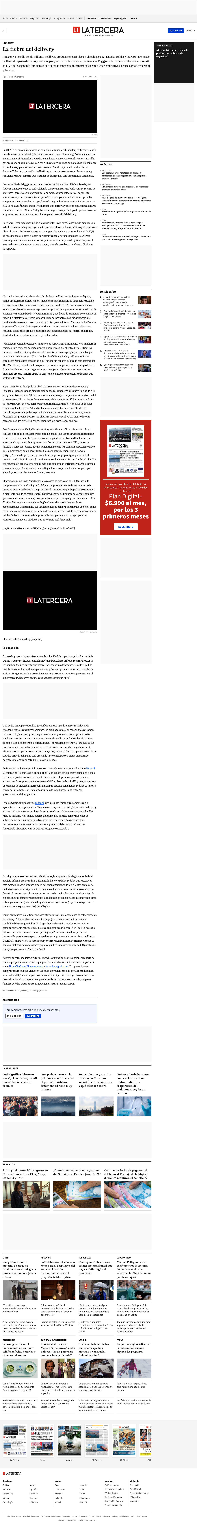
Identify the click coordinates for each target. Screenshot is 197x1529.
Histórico (8, 42)
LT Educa (133, 18)
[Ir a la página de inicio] (98, 30)
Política (13, 18)
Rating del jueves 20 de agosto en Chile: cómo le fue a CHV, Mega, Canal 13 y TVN (25, 1174)
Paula (120, 1340)
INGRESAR (190, 30)
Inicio (5, 18)
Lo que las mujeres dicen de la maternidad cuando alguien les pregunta (134, 1348)
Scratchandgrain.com (56, 966)
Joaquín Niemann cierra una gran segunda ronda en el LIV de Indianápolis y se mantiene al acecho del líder (133, 1326)
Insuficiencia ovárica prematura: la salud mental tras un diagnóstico (134, 1402)
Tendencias (85, 1257)
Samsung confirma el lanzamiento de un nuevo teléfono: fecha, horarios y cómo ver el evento (19, 1350)
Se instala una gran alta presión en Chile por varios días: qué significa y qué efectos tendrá (96, 1080)
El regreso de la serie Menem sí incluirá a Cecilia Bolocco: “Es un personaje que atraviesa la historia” (58, 1350)
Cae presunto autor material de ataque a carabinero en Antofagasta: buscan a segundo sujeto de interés (124, 176)
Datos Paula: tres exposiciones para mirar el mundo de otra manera (132, 1387)
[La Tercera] (15, 1456)
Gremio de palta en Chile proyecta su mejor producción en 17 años (58, 1323)
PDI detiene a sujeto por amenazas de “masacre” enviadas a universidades (125, 188)
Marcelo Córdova (15, 76)
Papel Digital (120, 18)
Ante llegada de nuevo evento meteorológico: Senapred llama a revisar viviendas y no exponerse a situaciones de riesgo (126, 201)
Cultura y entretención (54, 1340)
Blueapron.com (35, 966)
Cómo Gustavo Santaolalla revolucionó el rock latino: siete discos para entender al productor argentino (58, 1388)
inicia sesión (14, 1016)
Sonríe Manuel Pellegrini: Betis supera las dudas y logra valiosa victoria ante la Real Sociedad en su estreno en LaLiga (133, 1310)
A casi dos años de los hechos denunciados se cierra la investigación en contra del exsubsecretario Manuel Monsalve (118, 301)
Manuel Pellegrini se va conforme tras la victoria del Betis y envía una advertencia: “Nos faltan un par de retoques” (134, 1269)
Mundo (70, 18)
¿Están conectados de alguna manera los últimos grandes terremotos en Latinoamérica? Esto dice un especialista (94, 1310)
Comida (16, 990)
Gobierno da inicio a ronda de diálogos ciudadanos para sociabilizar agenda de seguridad (126, 238)
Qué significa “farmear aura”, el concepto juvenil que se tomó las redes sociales (20, 1080)
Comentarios (23, 140)
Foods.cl (90, 768)
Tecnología (46, 18)
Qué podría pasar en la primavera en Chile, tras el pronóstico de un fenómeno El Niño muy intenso (57, 1082)
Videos (80, 18)
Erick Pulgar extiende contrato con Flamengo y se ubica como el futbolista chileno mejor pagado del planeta (119, 326)
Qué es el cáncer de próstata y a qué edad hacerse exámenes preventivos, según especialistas (120, 314)
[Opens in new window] (69, 1456)
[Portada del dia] (125, 475)
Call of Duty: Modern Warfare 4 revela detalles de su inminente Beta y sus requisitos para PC (18, 1387)
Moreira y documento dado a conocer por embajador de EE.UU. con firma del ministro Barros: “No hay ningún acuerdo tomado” (123, 226)
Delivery (24, 990)
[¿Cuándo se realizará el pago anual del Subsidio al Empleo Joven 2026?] (77, 1194)
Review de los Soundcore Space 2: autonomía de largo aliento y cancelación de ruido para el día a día (20, 1405)
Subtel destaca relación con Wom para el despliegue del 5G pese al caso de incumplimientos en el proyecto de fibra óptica (58, 1269)
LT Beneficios (104, 18)
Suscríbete (33, 1015)
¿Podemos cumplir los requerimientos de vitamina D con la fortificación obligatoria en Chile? (96, 1326)
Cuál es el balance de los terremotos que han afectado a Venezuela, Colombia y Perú (94, 1350)
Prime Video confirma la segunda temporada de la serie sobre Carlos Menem (57, 1403)
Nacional (24, 18)
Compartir (9, 140)
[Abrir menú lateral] (4, 31)
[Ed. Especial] (97, 1456)
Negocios (34, 18)
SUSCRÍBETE (125, 527)
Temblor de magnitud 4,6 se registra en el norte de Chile (126, 213)
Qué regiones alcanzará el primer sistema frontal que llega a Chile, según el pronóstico (118, 367)
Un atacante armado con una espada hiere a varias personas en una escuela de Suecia (95, 1387)
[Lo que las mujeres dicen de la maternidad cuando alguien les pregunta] (134, 1368)
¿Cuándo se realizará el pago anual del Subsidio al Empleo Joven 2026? (77, 1172)
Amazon (44, 990)
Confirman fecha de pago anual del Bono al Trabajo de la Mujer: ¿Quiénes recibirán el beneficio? (125, 1174)
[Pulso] (42, 1456)
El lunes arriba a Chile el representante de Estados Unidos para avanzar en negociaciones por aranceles (57, 1310)
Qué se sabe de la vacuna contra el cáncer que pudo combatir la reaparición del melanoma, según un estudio (133, 1084)
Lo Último (91, 18)
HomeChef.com (17, 966)
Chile (5, 1257)
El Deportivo (59, 18)
